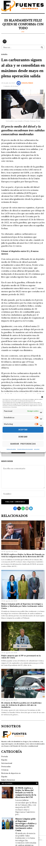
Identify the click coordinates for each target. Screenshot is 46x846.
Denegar (23, 436)
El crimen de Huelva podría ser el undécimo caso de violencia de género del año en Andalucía (21, 705)
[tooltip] (15, 508)
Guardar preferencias (23, 444)
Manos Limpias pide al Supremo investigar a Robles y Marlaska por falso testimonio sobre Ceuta (22, 606)
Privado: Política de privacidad (25, 449)
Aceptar (23, 429)
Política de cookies (11, 449)
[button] (42, 397)
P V (23, 32)
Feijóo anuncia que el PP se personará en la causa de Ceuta (21, 657)
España (4, 54)
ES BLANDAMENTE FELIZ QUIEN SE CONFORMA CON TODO (22, 24)
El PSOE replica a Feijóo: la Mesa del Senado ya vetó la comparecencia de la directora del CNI (22, 555)
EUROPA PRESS (27, 83)
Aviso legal (36, 449)
